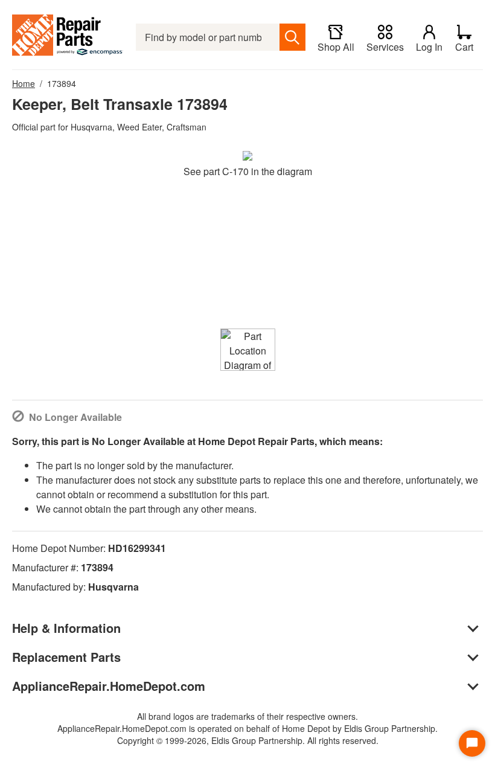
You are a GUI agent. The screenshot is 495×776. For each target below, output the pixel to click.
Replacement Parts (66, 656)
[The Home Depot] (68, 37)
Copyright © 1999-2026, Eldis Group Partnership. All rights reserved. (247, 740)
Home (23, 83)
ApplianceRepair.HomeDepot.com (108, 685)
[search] (292, 37)
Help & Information (66, 628)
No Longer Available (75, 417)
